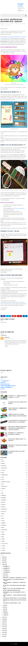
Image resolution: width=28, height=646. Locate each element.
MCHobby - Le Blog (21, 5)
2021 (3, 617)
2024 (3, 560)
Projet (4, 25)
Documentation (5, 474)
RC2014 (3, 527)
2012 (3, 634)
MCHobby (15, 643)
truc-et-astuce (5, 543)
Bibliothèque (4, 468)
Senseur (3, 534)
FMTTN (3, 479)
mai (4, 607)
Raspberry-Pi (4, 525)
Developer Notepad (5, 384)
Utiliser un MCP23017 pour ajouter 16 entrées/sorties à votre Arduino (17, 421)
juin (4, 605)
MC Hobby (3, 504)
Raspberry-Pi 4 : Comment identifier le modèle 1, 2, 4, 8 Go (17, 396)
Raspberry (4, 522)
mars (4, 611)
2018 (3, 623)
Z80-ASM (3, 550)
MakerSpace (4, 497)
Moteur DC (4, 511)
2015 (3, 628)
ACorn (3, 461)
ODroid (3, 513)
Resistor (3, 389)
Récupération (8, 25)
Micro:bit (3, 506)
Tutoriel (3, 548)
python (3, 520)
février (5, 613)
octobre (5, 570)
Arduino (3, 463)
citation (3, 470)
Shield (3, 536)
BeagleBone (4, 465)
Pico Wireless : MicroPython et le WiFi (12, 603)
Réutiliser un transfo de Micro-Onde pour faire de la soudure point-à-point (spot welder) (17, 428)
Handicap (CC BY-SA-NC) (6, 481)
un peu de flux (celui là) (17, 208)
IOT (2, 490)
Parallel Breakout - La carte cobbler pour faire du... (14, 595)
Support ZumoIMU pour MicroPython (11, 590)
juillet (5, 576)
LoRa (2, 493)
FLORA (3, 477)
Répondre (6, 346)
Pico (2, 516)
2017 (3, 625)
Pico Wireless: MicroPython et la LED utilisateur (14, 598)
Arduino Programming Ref (7, 387)
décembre (5, 566)
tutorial (3, 545)
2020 (3, 619)
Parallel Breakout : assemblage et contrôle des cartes (14, 583)
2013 (3, 632)
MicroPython (4, 509)
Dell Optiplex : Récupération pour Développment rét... (14, 586)
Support (3, 541)
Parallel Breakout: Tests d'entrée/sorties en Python (13, 580)
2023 (3, 562)
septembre (6, 572)
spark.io (3, 538)
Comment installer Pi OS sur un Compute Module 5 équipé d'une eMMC (17, 415)
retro (3, 532)
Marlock (7, 337)
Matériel (3, 502)
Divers (3, 472)
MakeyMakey (4, 500)
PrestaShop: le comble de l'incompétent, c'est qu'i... (15, 577)
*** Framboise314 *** (5, 381)
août (4, 574)
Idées (3, 484)
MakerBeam (4, 495)
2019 (3, 621)
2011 (3, 636)
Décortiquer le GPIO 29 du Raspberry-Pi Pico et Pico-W (14, 592)
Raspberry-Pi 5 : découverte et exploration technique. (16, 433)
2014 (3, 630)
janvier (5, 615)
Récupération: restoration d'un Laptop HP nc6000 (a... (14, 600)
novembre (5, 568)
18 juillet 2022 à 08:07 (10, 338)
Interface (3, 488)
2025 (3, 559)
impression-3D (4, 486)
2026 (3, 557)
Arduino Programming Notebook (8, 385)
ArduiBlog (3, 382)
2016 (3, 626)
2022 (3, 564)
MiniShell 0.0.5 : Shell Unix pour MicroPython (13, 588)
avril (4, 609)
